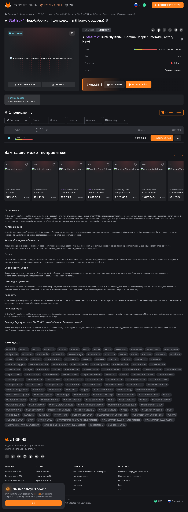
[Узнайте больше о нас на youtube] (18, 456)
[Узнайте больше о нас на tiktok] (12, 456)
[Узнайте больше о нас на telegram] (175, 30)
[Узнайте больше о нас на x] (164, 30)
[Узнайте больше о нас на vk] (153, 30)
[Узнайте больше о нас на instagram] (181, 30)
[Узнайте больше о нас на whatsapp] (170, 30)
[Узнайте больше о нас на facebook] (158, 30)
